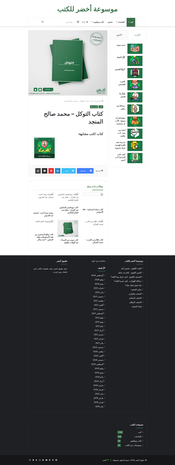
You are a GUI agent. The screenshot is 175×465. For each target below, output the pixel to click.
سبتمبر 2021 (98, 309)
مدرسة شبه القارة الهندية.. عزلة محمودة (119, 145)
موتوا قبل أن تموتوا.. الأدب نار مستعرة (120, 121)
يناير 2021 (99, 343)
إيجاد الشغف (137, 306)
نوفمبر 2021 (98, 301)
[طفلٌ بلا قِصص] (134, 97)
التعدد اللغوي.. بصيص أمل (131, 268)
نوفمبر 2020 (98, 351)
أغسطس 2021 (97, 313)
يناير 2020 (99, 394)
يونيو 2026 (99, 284)
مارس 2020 (98, 385)
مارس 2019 (98, 398)
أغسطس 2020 (97, 364)
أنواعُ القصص (120, 69)
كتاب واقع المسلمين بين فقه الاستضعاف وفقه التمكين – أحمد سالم (44, 237)
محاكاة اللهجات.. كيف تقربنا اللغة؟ (128, 281)
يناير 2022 (99, 292)
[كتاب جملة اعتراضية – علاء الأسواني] (92, 200)
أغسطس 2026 (97, 275)
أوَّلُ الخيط (121, 57)
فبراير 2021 (98, 339)
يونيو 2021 (99, 322)
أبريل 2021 (98, 330)
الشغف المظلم (136, 302)
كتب (131, 22)
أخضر (105, 460)
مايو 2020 (99, 377)
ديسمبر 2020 (98, 347)
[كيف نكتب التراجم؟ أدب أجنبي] (134, 158)
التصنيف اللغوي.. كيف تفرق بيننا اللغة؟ (126, 277)
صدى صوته (121, 45)
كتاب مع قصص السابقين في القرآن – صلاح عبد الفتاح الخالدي (68, 210)
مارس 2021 (98, 334)
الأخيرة (137, 35)
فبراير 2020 (98, 389)
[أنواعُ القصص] (134, 73)
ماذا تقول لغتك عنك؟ (133, 285)
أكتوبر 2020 (98, 356)
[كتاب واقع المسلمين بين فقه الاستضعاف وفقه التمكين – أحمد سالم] (43, 226)
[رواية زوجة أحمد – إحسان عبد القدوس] (43, 201)
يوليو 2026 (99, 279)
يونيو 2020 (99, 373)
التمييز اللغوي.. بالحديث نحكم (130, 273)
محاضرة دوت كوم (98, 261)
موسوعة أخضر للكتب (134, 261)
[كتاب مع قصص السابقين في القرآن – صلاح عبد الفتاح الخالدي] (67, 199)
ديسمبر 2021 (98, 296)
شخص (110, 22)
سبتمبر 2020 (98, 360)
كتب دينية (94, 107)
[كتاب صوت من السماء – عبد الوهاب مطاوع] (67, 228)
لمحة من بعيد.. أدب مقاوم (121, 133)
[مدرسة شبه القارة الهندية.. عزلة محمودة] (134, 146)
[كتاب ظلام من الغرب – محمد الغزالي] (92, 228)
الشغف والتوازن (135, 294)
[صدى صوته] (134, 49)
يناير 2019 (99, 406)
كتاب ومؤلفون (98, 22)
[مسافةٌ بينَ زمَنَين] (134, 109)
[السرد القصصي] (134, 85)
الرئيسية (98, 101)
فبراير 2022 (98, 288)
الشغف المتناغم (135, 298)
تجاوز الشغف (136, 289)
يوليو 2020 (99, 368)
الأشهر (119, 35)
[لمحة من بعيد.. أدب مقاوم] (134, 134)
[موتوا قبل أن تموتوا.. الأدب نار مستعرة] (134, 122)
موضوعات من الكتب (133, 445)
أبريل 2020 (98, 381)
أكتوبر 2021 (98, 305)
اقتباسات (121, 22)
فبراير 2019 (98, 402)
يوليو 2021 (99, 318)
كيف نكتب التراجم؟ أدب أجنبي (120, 157)
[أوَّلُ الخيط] (134, 61)
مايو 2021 (99, 326)
